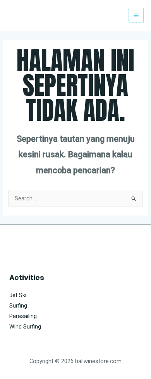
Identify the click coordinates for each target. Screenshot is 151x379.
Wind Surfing (25, 326)
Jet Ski (17, 295)
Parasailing (23, 316)
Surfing (18, 305)
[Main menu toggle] (136, 15)
